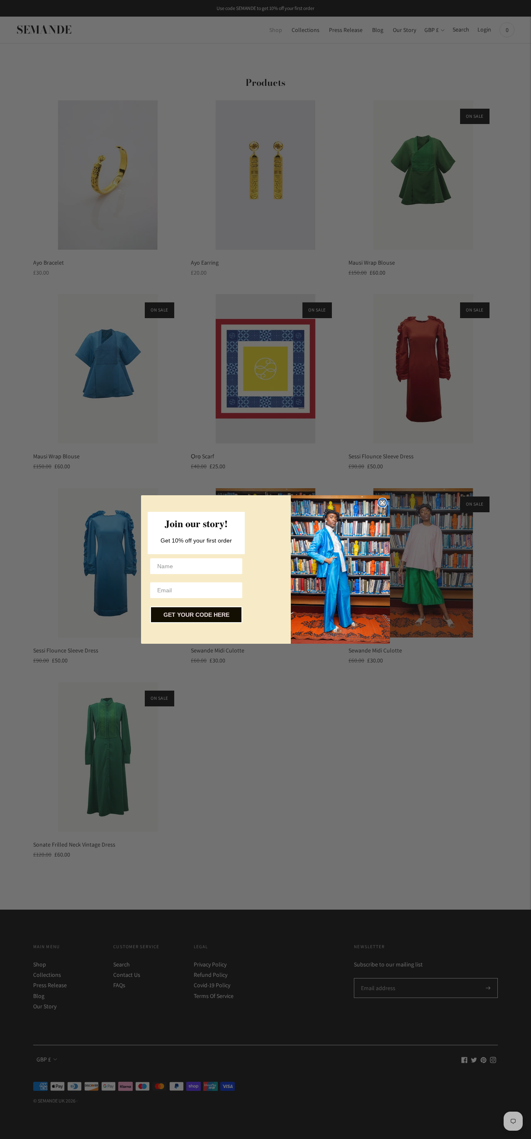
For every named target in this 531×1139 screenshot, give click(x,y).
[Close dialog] (382, 503)
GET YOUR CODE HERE (196, 614)
